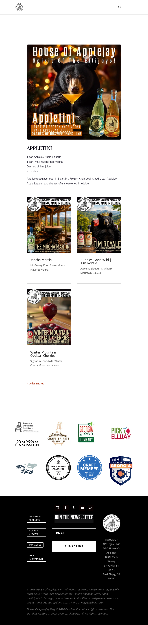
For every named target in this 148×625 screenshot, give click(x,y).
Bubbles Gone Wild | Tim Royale (96, 261)
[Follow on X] (74, 508)
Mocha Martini (41, 260)
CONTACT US (35, 544)
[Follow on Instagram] (57, 508)
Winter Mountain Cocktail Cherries (43, 354)
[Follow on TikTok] (90, 508)
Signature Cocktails (41, 361)
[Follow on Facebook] (66, 508)
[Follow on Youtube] (82, 508)
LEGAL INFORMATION (36, 557)
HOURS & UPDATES (33, 532)
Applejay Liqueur (90, 268)
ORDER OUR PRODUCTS (35, 518)
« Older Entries (35, 383)
